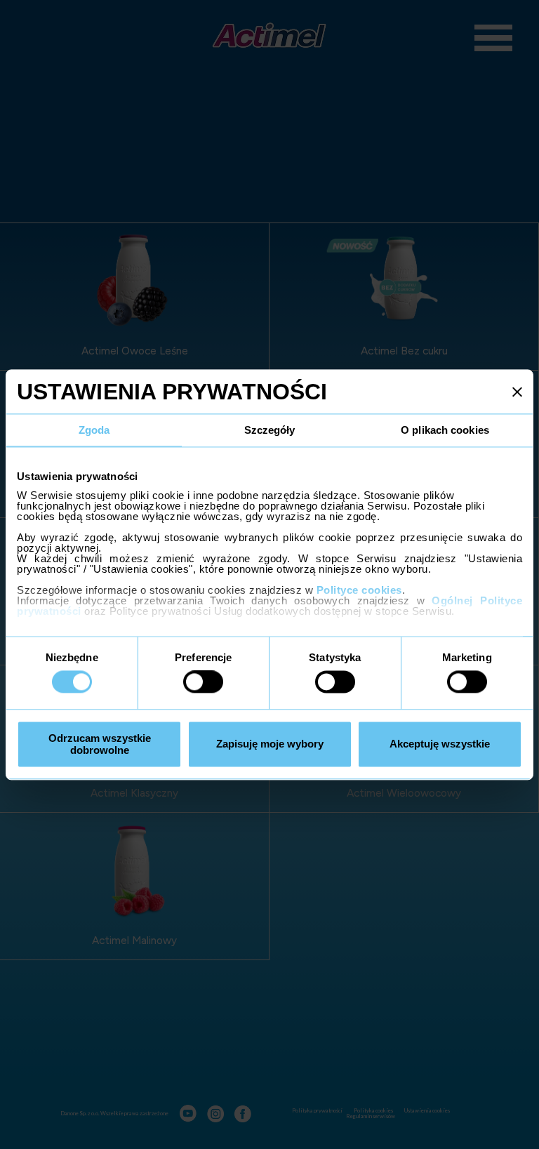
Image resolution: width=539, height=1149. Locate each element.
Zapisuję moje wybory (270, 744)
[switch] (203, 682)
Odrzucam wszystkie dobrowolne (99, 744)
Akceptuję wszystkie (440, 744)
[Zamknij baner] (517, 392)
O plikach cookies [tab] (445, 430)
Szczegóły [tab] (269, 430)
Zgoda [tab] (94, 430)
